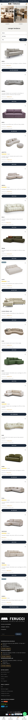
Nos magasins (4, 680)
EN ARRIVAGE (14, 131)
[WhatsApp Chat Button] (25, 714)
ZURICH (3, 596)
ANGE (3, 122)
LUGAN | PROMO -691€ (7, 311)
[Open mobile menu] (1, 4)
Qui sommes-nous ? (5, 672)
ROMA (3, 466)
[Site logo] (14, 4)
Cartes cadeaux (4, 676)
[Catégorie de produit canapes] (7, 15)
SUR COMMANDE (14, 414)
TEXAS (3, 563)
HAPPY (3, 279)
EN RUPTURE (14, 290)
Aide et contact (5, 684)
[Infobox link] (14, 627)
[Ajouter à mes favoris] (25, 45)
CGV (2, 686)
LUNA (3, 341)
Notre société (5, 669)
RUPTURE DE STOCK (14, 607)
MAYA (3, 371)
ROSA (3, 498)
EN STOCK (14, 101)
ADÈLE (3, 61)
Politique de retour (5, 693)
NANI (3, 435)
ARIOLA (3, 185)
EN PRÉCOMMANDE (14, 70)
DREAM (3, 248)
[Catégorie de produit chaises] (20, 15)
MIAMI (3, 402)
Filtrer (23, 39)
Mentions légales (4, 688)
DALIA (3, 217)
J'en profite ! (16, 1)
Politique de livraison (5, 695)
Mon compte (4, 674)
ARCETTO (4, 152)
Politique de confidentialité (7, 691)
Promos (2, 678)
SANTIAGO (4, 531)
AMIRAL (3, 91)
